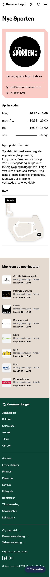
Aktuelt (6, 432)
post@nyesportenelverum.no (25, 87)
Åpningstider (9, 413)
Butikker (6, 419)
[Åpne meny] (45, 4)
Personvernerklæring (13, 536)
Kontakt (6, 485)
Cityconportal (9, 530)
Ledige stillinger (10, 465)
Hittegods (7, 491)
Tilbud (5, 439)
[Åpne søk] (39, 4)
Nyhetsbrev (8, 518)
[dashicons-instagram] (11, 558)
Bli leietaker (8, 498)
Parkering (7, 478)
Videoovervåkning (12, 542)
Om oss (6, 446)
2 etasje (10, 200)
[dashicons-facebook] (4, 558)
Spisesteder (8, 426)
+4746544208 (17, 93)
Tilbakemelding (10, 504)
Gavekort (7, 458)
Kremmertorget (16, 4)
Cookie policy (9, 511)
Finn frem (7, 472)
